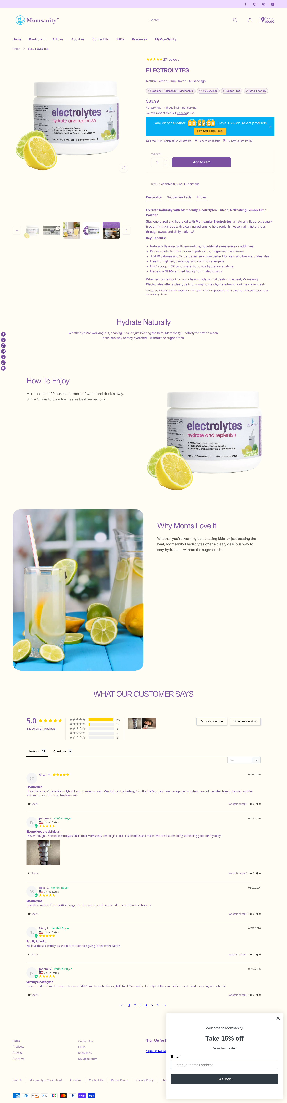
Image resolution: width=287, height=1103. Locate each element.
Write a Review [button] (247, 721)
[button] (36, 39)
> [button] (165, 1005)
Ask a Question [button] (214, 721)
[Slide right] (126, 230)
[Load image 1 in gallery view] (31, 230)
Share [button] (34, 804)
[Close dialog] (278, 1018)
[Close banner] (270, 126)
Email (175, 1056)
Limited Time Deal (210, 131)
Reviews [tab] (33, 751)
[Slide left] (17, 230)
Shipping (182, 112)
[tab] (154, 198)
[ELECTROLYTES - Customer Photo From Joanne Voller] (134, 723)
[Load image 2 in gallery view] (71, 230)
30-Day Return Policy (239, 140)
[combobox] (193, 20)
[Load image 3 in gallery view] (91, 230)
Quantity (155, 153)
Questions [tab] (59, 751)
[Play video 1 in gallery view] (51, 230)
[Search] (235, 20)
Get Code (225, 1079)
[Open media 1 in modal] (71, 116)
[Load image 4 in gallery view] (111, 230)
